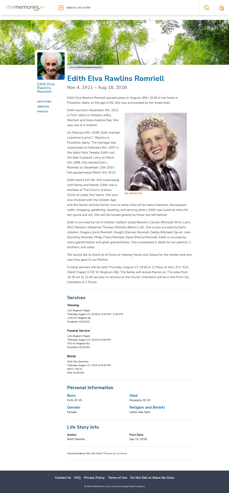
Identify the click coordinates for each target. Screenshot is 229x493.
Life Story (44, 101)
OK (225, 468)
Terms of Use (67, 483)
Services (43, 106)
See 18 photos (133, 193)
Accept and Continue (175, 485)
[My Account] (221, 7)
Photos (42, 111)
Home (72, 67)
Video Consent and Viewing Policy (49, 486)
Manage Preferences (175, 475)
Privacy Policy (81, 483)
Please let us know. (115, 453)
